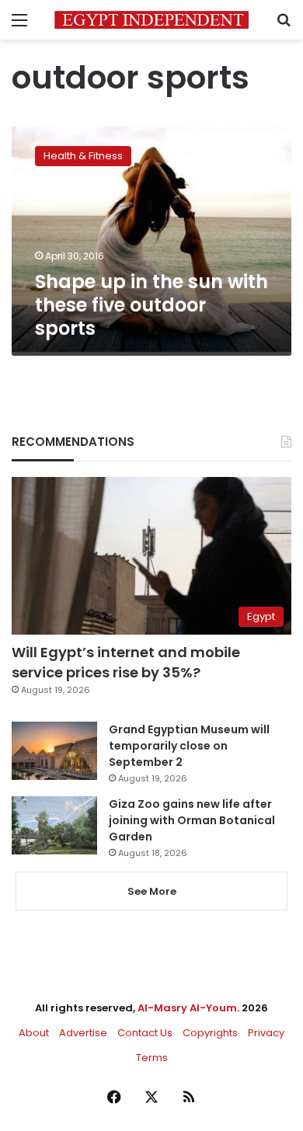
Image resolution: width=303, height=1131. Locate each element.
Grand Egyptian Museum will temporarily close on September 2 (189, 746)
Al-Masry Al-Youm (187, 1007)
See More (151, 891)
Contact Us (144, 1032)
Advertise (83, 1032)
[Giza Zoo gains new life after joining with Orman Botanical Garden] (54, 825)
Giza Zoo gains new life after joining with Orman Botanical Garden (192, 820)
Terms (152, 1057)
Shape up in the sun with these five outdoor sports (151, 305)
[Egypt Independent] (151, 20)
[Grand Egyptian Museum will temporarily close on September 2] (54, 751)
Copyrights (210, 1032)
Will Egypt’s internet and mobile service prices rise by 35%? (126, 661)
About (34, 1032)
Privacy (266, 1032)
